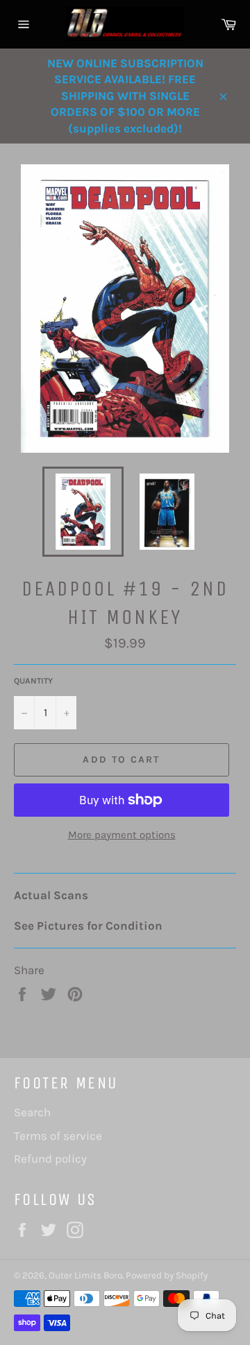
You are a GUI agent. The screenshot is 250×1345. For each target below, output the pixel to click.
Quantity (33, 681)
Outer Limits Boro (85, 1275)
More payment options (122, 834)
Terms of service (58, 1136)
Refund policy (50, 1158)
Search (32, 1112)
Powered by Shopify (167, 1275)
